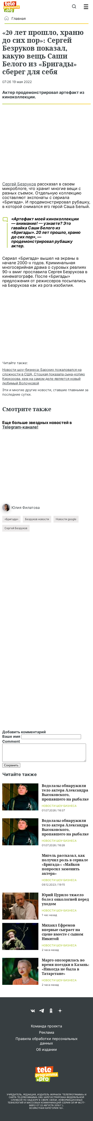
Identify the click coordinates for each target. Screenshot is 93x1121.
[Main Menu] (86, 6)
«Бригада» (11, 519)
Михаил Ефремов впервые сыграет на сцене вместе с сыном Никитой (62, 932)
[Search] (74, 7)
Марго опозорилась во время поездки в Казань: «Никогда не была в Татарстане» (65, 966)
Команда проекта (46, 1026)
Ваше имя (11, 736)
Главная (19, 18)
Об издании (46, 1049)
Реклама (46, 1032)
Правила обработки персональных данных (47, 1040)
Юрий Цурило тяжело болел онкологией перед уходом (65, 899)
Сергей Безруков (19, 184)
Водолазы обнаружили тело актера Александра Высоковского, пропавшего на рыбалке (65, 792)
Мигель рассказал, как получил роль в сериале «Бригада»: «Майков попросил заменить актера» (65, 864)
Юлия (16, 507)
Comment (11, 741)
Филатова (31, 507)
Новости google (66, 519)
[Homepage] (11, 7)
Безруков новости (37, 519)
